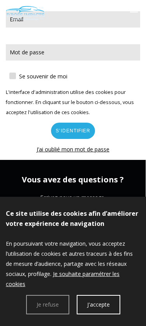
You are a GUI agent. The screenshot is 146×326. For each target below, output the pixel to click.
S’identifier (73, 131)
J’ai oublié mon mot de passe (73, 149)
